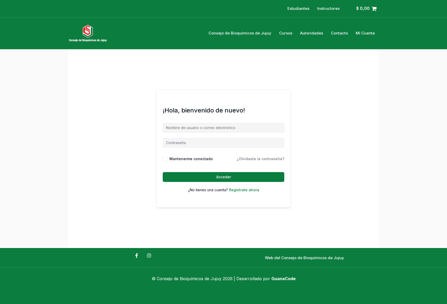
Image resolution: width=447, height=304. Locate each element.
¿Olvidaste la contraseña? (260, 159)
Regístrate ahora (244, 190)
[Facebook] (136, 255)
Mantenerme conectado (191, 159)
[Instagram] (149, 255)
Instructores (328, 8)
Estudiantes (298, 8)
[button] (304, 257)
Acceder (223, 177)
